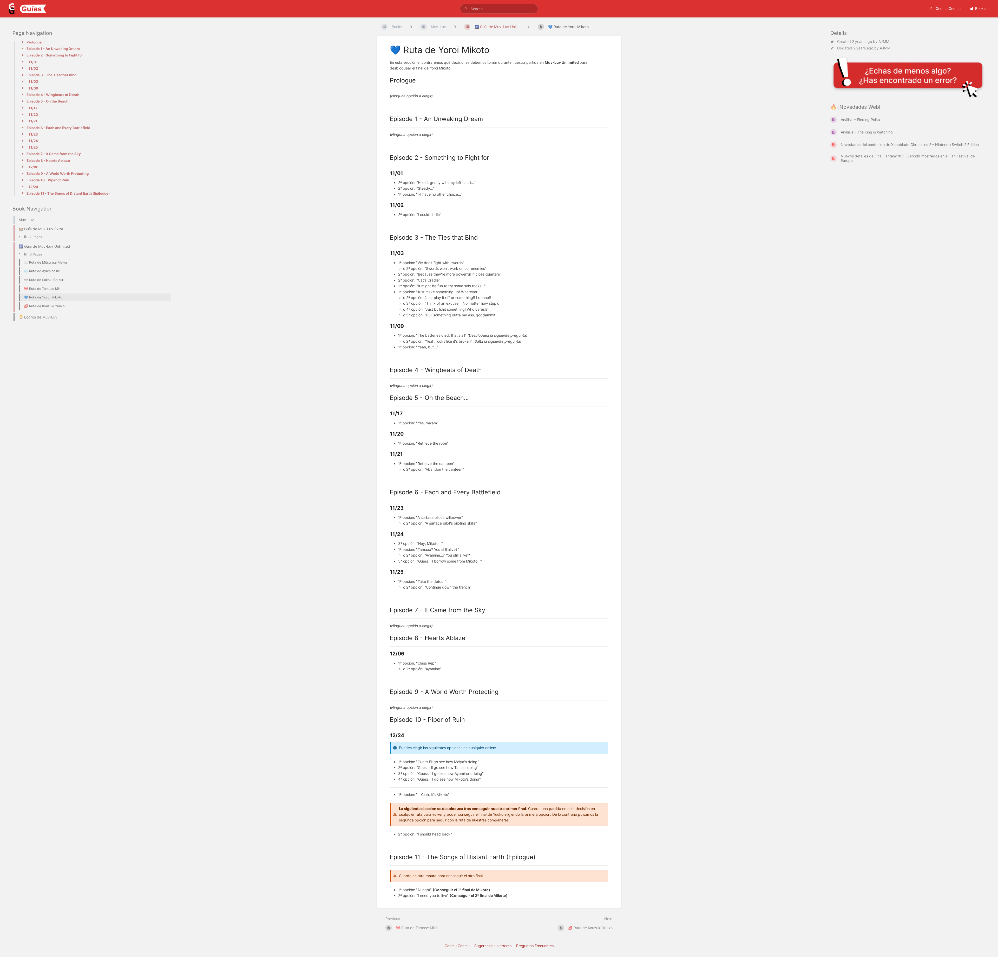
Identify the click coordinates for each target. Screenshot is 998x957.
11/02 (33, 68)
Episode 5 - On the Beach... (49, 101)
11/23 (33, 134)
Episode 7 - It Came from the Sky (54, 154)
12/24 (33, 187)
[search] (499, 9)
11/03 (33, 81)
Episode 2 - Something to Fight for (55, 55)
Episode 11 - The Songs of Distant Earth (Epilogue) (68, 193)
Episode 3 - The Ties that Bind (51, 75)
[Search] (466, 9)
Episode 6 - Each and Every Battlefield (58, 127)
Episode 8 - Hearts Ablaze (48, 160)
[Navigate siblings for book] (411, 26)
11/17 (33, 108)
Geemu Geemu (948, 8)
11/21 (33, 121)
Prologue (34, 42)
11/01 (33, 62)
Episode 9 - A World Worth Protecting (58, 173)
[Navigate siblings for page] (528, 26)
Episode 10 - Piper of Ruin (48, 180)
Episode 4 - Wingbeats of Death (53, 95)
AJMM (883, 41)
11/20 (33, 114)
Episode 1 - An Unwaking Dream (53, 49)
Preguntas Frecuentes (535, 945)
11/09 (33, 88)
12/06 (33, 167)
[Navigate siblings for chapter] (455, 26)
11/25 (33, 147)
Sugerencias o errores (492, 945)
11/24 (33, 141)
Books (980, 8)
